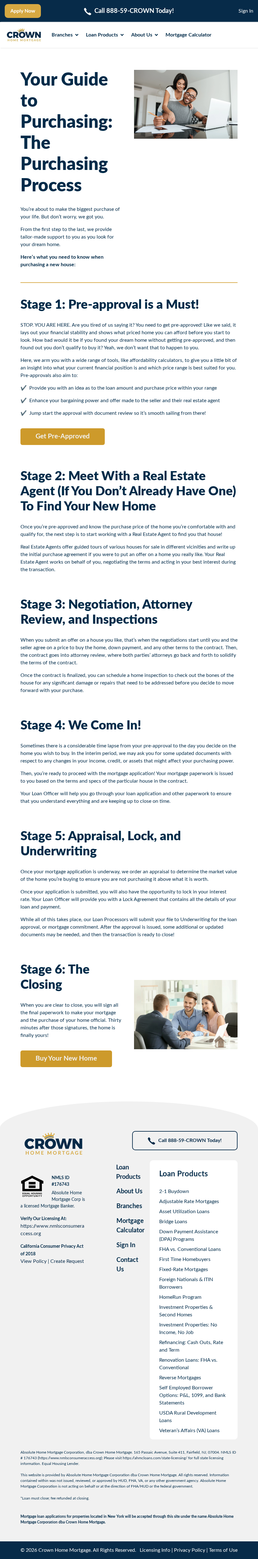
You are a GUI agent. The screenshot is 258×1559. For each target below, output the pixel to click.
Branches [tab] (129, 1206)
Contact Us (127, 1265)
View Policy (33, 1261)
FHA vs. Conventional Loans (190, 1249)
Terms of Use (223, 1550)
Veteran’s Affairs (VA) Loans (189, 1430)
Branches (62, 34)
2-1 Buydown (174, 1191)
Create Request (67, 1261)
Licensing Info (155, 1550)
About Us (141, 34)
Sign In (245, 11)
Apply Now (22, 11)
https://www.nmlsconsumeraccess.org (70, 1458)
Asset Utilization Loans (184, 1211)
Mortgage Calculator (188, 34)
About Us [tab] (129, 1191)
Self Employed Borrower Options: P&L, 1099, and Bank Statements (192, 1395)
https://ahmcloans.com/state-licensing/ (155, 1458)
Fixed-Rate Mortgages (183, 1269)
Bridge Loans (173, 1221)
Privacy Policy (189, 1550)
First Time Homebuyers (184, 1259)
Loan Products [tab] (128, 1172)
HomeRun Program (180, 1297)
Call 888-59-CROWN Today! (190, 1140)
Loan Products (102, 34)
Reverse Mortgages (180, 1377)
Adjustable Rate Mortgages (189, 1201)
